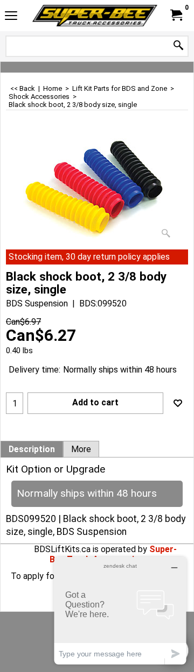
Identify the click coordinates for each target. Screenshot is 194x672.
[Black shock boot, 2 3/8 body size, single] (97, 188)
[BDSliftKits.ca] (94, 15)
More (81, 449)
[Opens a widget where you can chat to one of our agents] (120, 610)
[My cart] (176, 15)
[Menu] (11, 17)
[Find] (178, 46)
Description (32, 449)
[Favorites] (178, 403)
